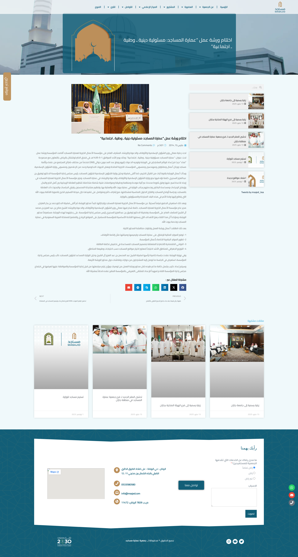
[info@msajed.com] (117, 492)
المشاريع (171, 7)
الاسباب (252, 485)
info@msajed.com (130, 493)
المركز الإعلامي (149, 7)
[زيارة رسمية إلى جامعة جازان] (256, 101)
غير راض (249, 478)
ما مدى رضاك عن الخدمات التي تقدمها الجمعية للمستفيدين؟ (236, 461)
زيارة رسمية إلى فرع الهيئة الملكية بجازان (227, 119)
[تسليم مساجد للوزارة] (256, 160)
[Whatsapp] (292, 487)
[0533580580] (117, 483)
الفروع (98, 7)
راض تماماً (247, 467)
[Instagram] (228, 541)
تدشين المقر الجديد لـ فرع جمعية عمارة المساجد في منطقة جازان (122, 398)
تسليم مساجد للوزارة (236, 158)
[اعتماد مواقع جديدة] (256, 179)
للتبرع (113, 7)
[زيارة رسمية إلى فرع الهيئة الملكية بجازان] (256, 120)
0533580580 (128, 484)
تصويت (251, 513)
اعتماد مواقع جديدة (236, 178)
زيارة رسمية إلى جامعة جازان (233, 100)
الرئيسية (224, 7)
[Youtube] (235, 541)
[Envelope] (292, 495)
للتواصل (128, 7)
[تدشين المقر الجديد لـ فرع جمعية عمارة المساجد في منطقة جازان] (256, 140)
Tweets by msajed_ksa (252, 192)
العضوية (189, 7)
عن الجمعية (208, 7)
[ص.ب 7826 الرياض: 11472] (117, 501)
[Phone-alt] (292, 503)
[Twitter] (241, 541)
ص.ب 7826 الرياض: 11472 (134, 502)
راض (250, 473)
